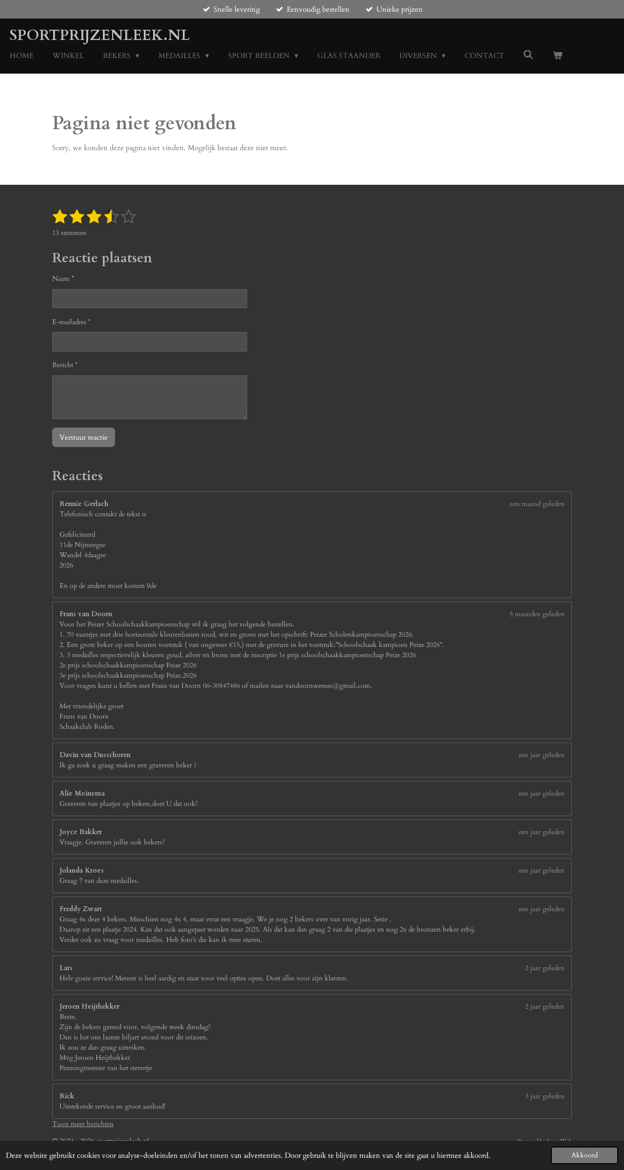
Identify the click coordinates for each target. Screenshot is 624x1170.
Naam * (63, 278)
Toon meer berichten (83, 1124)
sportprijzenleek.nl (100, 35)
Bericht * (65, 365)
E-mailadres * (71, 322)
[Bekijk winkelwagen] (557, 56)
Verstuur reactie (83, 437)
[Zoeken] (528, 55)
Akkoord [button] (584, 1155)
